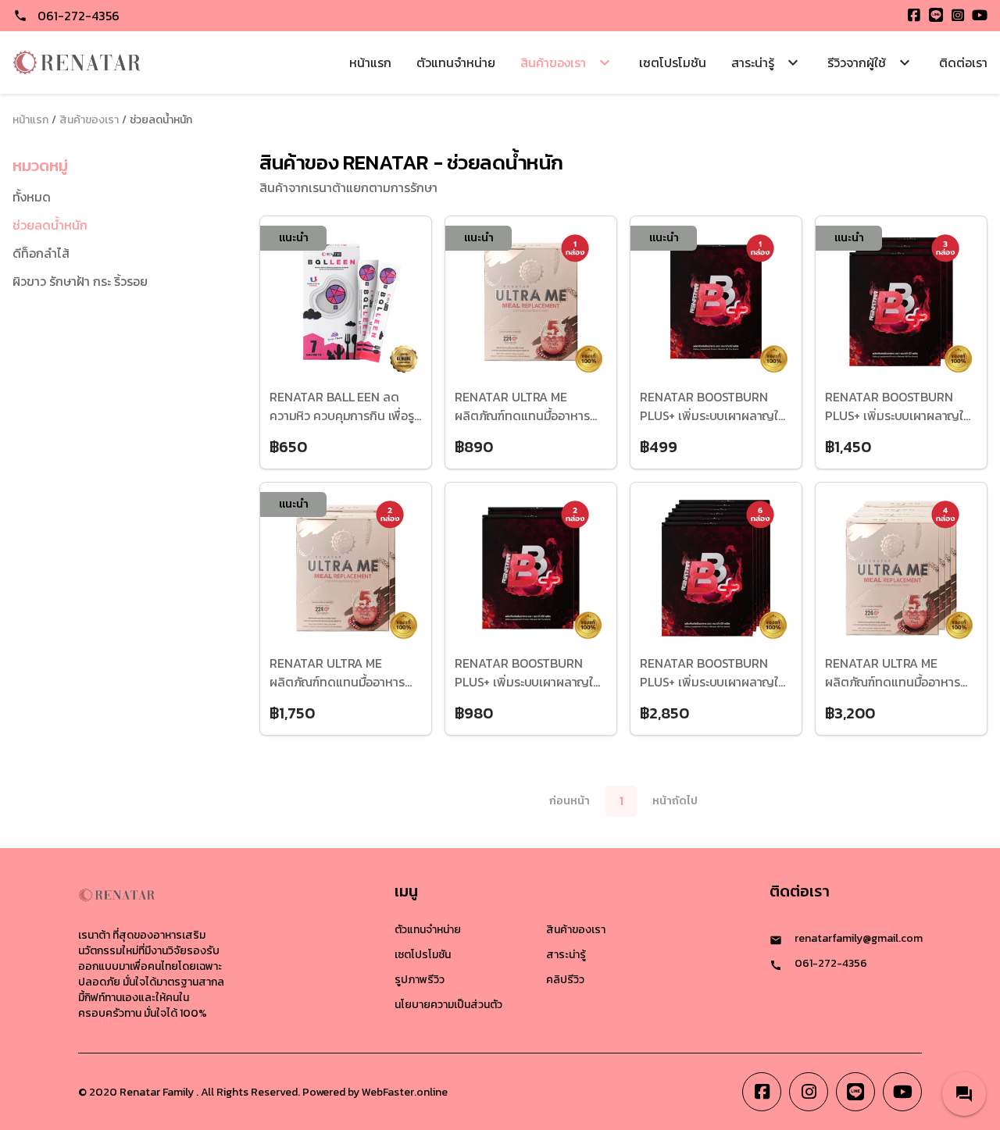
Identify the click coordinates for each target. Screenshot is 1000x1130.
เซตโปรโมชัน (672, 62)
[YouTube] (980, 15)
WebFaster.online (405, 1092)
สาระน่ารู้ (566, 954)
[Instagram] (958, 15)
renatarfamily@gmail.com (858, 938)
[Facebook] (914, 15)
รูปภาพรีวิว (420, 979)
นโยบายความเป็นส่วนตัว (448, 1004)
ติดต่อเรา (963, 62)
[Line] (936, 15)
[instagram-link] (808, 1091)
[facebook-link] (761, 1091)
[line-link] (855, 1091)
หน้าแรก (370, 62)
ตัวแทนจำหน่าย (455, 62)
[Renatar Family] (76, 62)
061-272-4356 (79, 15)
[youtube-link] (902, 1091)
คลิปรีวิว (565, 979)
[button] (964, 1094)
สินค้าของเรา (89, 120)
